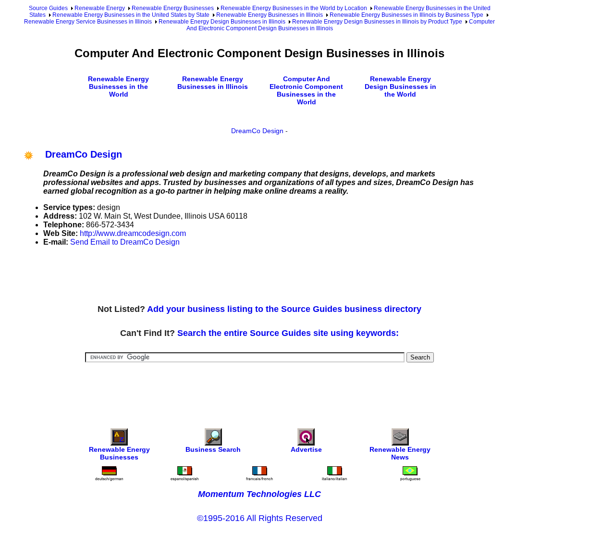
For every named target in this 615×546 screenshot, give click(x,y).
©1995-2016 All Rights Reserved (259, 518)
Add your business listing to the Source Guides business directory (284, 309)
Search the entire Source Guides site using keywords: (288, 333)
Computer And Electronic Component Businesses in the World (306, 90)
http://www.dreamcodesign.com (133, 233)
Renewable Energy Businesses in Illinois (269, 15)
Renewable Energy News (399, 453)
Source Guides (48, 8)
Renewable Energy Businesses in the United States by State (130, 15)
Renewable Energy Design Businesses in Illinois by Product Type (377, 21)
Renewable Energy (99, 8)
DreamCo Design (257, 131)
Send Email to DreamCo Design (125, 242)
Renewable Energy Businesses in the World (118, 86)
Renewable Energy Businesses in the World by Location (294, 8)
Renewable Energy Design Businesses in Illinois (222, 21)
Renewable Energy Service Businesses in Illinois (88, 21)
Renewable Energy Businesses (173, 8)
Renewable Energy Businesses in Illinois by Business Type (406, 15)
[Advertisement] (199, 276)
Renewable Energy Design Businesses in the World (400, 86)
